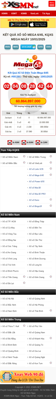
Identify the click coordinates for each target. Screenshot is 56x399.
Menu (52, 3)
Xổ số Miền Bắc (9, 163)
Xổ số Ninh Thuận (10, 357)
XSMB (24, 13)
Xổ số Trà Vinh (8, 265)
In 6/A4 (30, 142)
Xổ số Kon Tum (36, 363)
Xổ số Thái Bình (36, 311)
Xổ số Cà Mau (8, 228)
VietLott (34, 13)
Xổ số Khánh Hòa (36, 339)
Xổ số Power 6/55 (36, 181)
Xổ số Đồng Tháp (36, 221)
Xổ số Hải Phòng (36, 305)
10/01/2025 (46, 76)
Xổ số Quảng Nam (37, 332)
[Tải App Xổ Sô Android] (18, 24)
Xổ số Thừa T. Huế (10, 326)
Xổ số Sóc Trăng (9, 246)
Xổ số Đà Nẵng (9, 339)
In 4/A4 (16, 142)
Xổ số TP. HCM (9, 221)
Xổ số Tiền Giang (9, 277)
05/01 (7, 47)
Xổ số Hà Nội (8, 299)
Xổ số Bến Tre (35, 228)
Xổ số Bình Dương (37, 259)
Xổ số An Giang (9, 252)
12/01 (40, 47)
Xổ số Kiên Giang (36, 277)
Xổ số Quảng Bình (10, 351)
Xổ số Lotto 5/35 (36, 169)
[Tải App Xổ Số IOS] (37, 24)
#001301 (16, 76)
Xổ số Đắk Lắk (8, 332)
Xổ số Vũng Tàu (9, 234)
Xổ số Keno (34, 200)
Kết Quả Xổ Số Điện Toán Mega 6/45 (28, 73)
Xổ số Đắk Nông (9, 363)
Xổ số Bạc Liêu (35, 234)
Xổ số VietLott (35, 163)
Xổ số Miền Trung (37, 157)
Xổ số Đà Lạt (8, 283)
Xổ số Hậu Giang (36, 271)
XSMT (14, 13)
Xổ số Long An (35, 265)
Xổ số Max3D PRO (37, 194)
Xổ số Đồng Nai (9, 240)
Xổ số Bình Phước (10, 271)
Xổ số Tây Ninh (35, 246)
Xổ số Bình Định (9, 345)
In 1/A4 (44, 142)
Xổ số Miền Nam (10, 157)
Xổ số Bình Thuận (37, 252)
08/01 (15, 47)
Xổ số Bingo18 (35, 206)
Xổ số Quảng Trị (36, 345)
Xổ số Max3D (35, 188)
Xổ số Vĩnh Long (9, 259)
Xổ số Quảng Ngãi (37, 357)
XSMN (4, 13)
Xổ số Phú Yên (35, 326)
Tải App (46, 13)
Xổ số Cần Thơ (35, 240)
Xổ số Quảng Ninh (37, 299)
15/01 (48, 47)
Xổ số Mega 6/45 (36, 175)
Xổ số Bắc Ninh (9, 305)
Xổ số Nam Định (9, 311)
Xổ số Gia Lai (35, 351)
